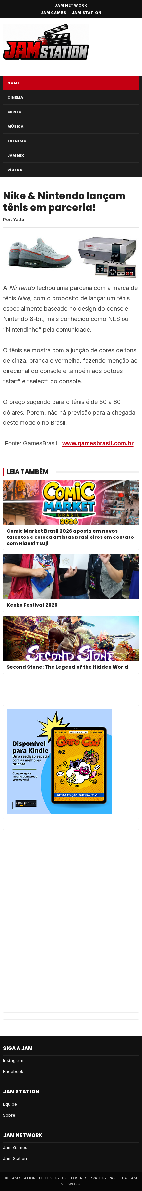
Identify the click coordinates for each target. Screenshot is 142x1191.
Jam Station (87, 12)
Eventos (16, 140)
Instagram (13, 1060)
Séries (14, 111)
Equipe (10, 1104)
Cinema (15, 97)
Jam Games (53, 12)
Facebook (13, 1071)
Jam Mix (15, 155)
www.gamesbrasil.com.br (98, 443)
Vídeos (14, 169)
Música (15, 126)
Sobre (9, 1115)
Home (13, 82)
